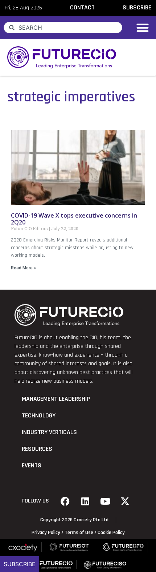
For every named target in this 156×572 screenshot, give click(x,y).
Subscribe (20, 564)
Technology (39, 416)
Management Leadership (56, 399)
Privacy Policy (46, 532)
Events (31, 466)
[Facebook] (65, 501)
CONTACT (82, 8)
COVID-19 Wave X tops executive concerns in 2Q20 (74, 218)
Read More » (23, 267)
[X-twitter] (125, 501)
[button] (142, 27)
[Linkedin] (85, 501)
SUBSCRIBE (137, 8)
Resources (37, 449)
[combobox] (63, 27)
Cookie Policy (111, 532)
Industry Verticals (49, 432)
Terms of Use (79, 532)
